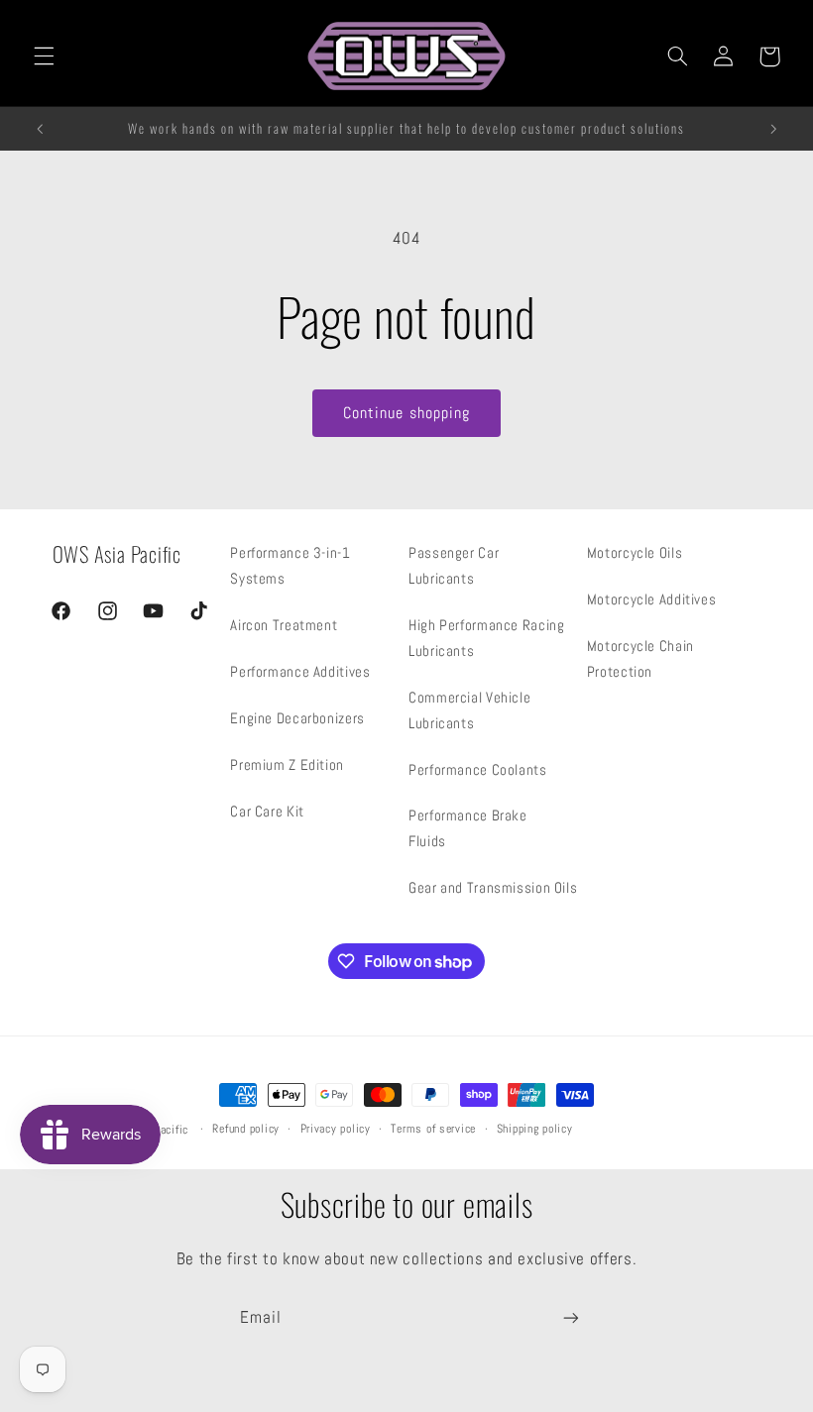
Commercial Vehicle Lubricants (469, 710)
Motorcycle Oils (634, 553)
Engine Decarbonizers (297, 718)
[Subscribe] (571, 1317)
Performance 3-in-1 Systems (290, 566)
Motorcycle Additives (652, 599)
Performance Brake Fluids (467, 828)
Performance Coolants (477, 770)
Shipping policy (535, 1129)
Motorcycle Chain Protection (640, 659)
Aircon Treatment (283, 625)
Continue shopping (406, 413)
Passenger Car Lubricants (453, 566)
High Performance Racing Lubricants (486, 638)
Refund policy (246, 1129)
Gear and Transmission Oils (492, 888)
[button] (43, 56)
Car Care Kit (267, 811)
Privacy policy (335, 1129)
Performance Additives (300, 672)
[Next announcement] (773, 129)
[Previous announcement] (39, 129)
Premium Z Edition (287, 765)
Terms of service (433, 1129)
